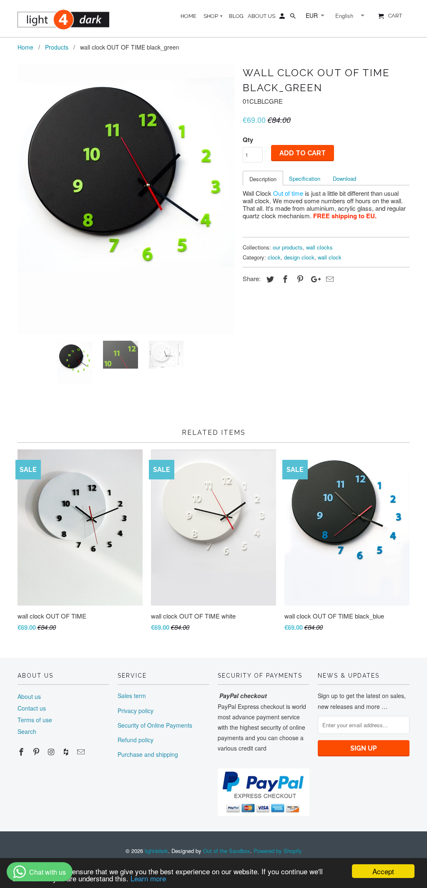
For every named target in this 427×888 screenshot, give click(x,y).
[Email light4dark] (81, 751)
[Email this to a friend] (328, 278)
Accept (383, 871)
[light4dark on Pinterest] (37, 751)
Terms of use (35, 720)
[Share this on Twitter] (269, 278)
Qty (248, 139)
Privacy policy (135, 710)
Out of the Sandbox (226, 851)
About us (29, 696)
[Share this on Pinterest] (299, 278)
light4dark (156, 851)
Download (344, 178)
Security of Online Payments (155, 725)
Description (262, 179)
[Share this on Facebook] (284, 278)
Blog (236, 16)
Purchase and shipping (148, 754)
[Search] (293, 17)
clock (274, 257)
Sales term (132, 695)
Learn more (148, 878)
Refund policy (135, 740)
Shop (213, 16)
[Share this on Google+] (313, 278)
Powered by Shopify (278, 851)
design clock (299, 257)
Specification (304, 178)
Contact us (32, 708)
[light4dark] (63, 18)
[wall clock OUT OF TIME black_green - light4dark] (126, 199)
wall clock (330, 257)
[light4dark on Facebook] (22, 751)
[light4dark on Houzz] (66, 751)
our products (288, 247)
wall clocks (319, 247)
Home (188, 16)
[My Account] (282, 17)
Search (27, 731)
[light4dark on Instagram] (52, 751)
